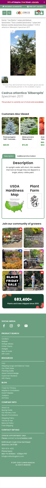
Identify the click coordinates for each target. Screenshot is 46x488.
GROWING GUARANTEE (13, 7)
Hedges (5, 349)
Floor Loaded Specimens (21, 22)
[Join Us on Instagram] (11, 327)
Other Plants (7, 346)
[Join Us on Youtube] (26, 327)
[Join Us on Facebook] (4, 327)
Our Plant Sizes (8, 368)
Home (4, 20)
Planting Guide (8, 371)
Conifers (5, 339)
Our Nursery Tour (9, 412)
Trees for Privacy (9, 388)
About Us (5, 407)
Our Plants (12, 20)
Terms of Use (7, 420)
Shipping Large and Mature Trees (15, 366)
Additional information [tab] (26, 156)
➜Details (35, 2)
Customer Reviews (9, 376)
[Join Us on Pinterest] (18, 327)
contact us (12, 438)
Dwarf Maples (7, 393)
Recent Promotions (10, 415)
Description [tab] (9, 156)
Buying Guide (7, 410)
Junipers (5, 395)
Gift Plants (6, 378)
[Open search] (9, 13)
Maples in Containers (10, 390)
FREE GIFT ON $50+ (36, 7)
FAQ (3, 363)
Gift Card (5, 354)
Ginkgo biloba (7, 344)
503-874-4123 (8, 448)
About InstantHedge (10, 373)
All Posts (5, 398)
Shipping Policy (8, 418)
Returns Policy (7, 423)
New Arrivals (7, 351)
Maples (5, 341)
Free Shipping (7, 425)
